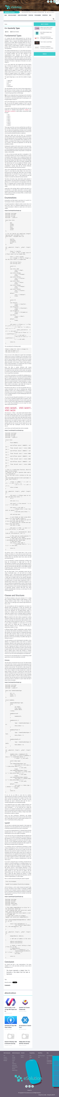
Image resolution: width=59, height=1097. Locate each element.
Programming (38, 15)
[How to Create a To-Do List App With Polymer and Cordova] (11, 1002)
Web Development (12, 15)
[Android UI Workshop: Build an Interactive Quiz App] (11, 1036)
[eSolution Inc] (14, 7)
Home (5, 1)
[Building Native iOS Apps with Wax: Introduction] (25, 1036)
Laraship (44, 1094)
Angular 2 (22, 1055)
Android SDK (14, 1065)
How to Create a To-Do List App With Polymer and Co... (11, 1009)
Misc (50, 15)
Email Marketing (50, 1055)
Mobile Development (22, 15)
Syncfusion (9, 974)
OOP (47, 1058)
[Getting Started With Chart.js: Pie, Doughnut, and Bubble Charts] (37, 38)
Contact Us (15, 1)
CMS (39, 1057)
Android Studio (14, 1067)
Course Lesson (49, 1063)
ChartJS (22, 1057)
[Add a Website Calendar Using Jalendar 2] (37, 33)
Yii (29, 1058)
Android (13, 1068)
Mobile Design (14, 1070)
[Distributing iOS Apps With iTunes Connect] (11, 1020)
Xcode (13, 1060)
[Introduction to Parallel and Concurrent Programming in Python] (37, 47)
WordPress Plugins (41, 1055)
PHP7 (30, 1055)
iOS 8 (13, 1055)
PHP (4, 1055)
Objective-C (14, 1063)
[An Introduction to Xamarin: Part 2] (25, 1020)
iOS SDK (13, 1057)
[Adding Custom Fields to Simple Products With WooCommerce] (37, 28)
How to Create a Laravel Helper (46, 41)
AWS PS (53, 1094)
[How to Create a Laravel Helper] (37, 42)
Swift (13, 1062)
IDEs (47, 1057)
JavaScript (5, 1058)
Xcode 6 (13, 1058)
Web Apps (5, 1060)
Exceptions (31, 1060)
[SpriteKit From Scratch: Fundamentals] (25, 1002)
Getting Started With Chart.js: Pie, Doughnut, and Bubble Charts (24, 12)
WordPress (45, 15)
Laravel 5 (5, 1057)
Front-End (31, 15)
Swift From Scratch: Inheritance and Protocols (47, 12)
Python (30, 1057)
